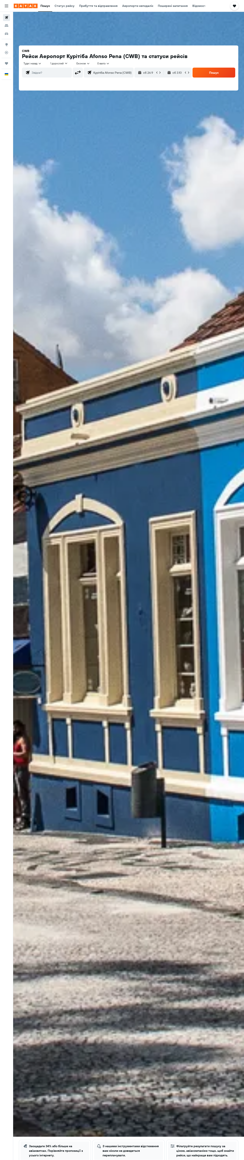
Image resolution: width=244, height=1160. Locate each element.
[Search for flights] (6, 17)
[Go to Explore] (6, 44)
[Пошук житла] (6, 25)
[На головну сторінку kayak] (26, 6)
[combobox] (32, 63)
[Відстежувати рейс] (6, 52)
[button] (6, 6)
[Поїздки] (6, 63)
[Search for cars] (6, 33)
